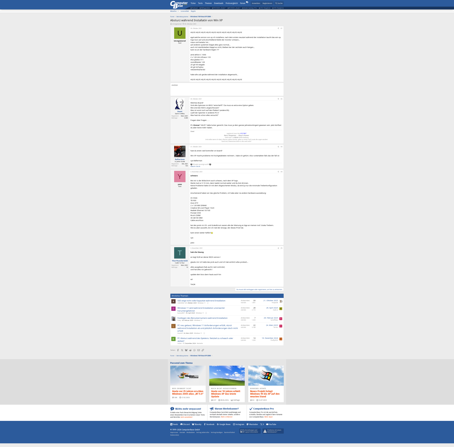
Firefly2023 (274, 340)
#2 (281, 99)
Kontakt (182, 432)
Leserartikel (185, 11)
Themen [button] (208, 3)
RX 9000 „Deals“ (234, 8)
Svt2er (179, 343)
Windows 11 (202, 303)
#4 (281, 172)
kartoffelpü (274, 320)
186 (175, 398)
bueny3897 (181, 313)
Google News (225, 424)
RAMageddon (205, 8)
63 (253, 400)
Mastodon (253, 424)
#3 (281, 147)
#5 (281, 248)
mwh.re (275, 310)
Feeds (175, 424)
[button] (178, 11)
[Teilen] (278, 28)
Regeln (193, 11)
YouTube (272, 424)
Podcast (195, 8)
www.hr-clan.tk (195, 166)
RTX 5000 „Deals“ (219, 8)
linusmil (180, 333)
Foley (179, 320)
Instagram (240, 424)
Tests (200, 3)
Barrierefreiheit (229, 432)
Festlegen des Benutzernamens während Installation (202, 318)
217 (214, 400)
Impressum (174, 432)
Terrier (275, 327)
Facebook (210, 424)
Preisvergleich (232, 3)
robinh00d (180, 303)
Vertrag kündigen (217, 432)
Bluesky (198, 424)
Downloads (218, 3)
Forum (242, 3)
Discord (186, 424)
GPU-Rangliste (265, 8)
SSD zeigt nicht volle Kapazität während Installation (201, 300)
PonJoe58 (275, 303)
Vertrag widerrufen (202, 432)
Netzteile (200, 343)
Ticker (193, 3)
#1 (281, 28)
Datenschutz (174, 435)
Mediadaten (191, 432)
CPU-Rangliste (279, 8)
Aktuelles (173, 11)
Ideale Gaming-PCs (250, 8)
